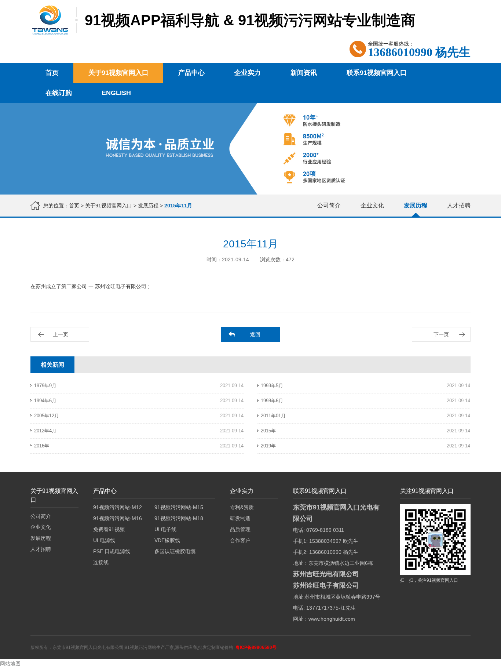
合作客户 (240, 540)
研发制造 (240, 518)
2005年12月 (46, 415)
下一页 (441, 334)
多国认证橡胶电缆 (174, 551)
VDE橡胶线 (167, 540)
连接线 (101, 562)
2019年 (268, 446)
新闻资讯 (303, 72)
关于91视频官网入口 (118, 72)
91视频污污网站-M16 (117, 518)
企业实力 (247, 72)
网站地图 (10, 664)
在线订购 (58, 93)
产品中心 (191, 72)
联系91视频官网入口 (377, 72)
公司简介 (329, 205)
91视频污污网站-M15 (178, 507)
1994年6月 (45, 400)
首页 (52, 72)
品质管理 (240, 529)
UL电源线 (104, 540)
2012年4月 (45, 430)
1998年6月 (272, 400)
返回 (255, 334)
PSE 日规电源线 (111, 551)
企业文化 (372, 205)
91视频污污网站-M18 (178, 518)
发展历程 (148, 205)
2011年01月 (273, 415)
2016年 (41, 446)
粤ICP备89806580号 (256, 647)
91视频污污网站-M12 (117, 507)
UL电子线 (165, 529)
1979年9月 (45, 385)
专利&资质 (242, 507)
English (116, 93)
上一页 (60, 334)
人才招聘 (459, 205)
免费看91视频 (109, 529)
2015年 (268, 430)
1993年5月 (272, 385)
